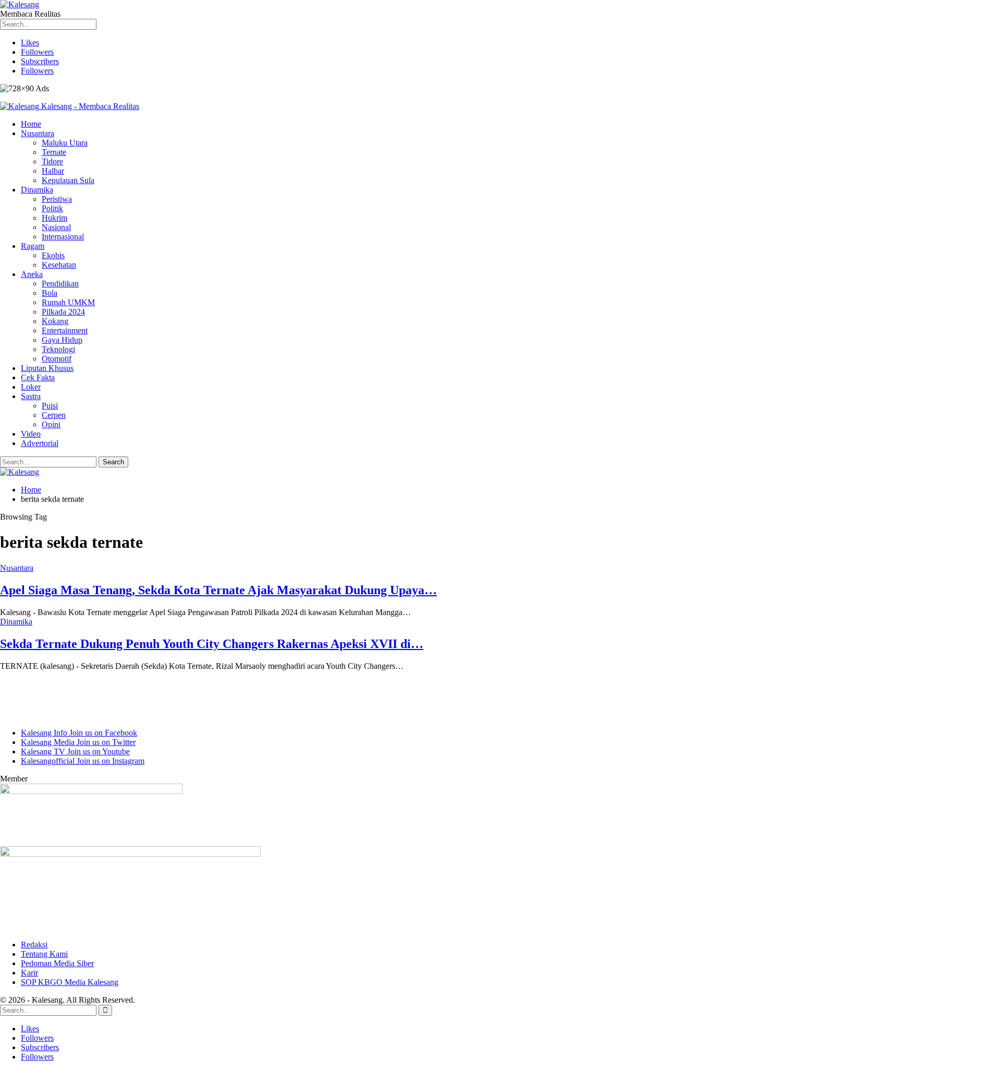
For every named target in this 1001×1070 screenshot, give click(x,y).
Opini (51, 424)
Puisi (50, 405)
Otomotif (56, 358)
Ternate (54, 152)
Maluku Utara (65, 142)
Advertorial (39, 443)
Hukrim (54, 217)
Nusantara (37, 133)
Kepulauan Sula (68, 180)
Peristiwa (57, 199)
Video (31, 433)
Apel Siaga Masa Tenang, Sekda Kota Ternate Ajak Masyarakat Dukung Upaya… (218, 590)
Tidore (52, 161)
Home (31, 123)
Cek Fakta (38, 377)
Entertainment (65, 330)
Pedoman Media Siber (57, 963)
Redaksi (34, 944)
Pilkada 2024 (63, 311)
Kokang (55, 321)
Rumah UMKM (68, 302)
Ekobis (53, 255)
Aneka (32, 274)
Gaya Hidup (62, 339)
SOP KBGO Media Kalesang (69, 982)
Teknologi (58, 349)
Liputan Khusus (47, 368)
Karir (29, 972)
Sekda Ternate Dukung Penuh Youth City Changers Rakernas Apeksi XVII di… (211, 644)
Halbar (53, 170)
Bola (49, 292)
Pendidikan (60, 283)
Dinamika (37, 189)
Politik (52, 208)
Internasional (63, 236)
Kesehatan (59, 264)
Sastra (31, 396)
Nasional (56, 227)
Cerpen (54, 415)
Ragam (32, 246)
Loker (31, 386)
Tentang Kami (44, 953)
